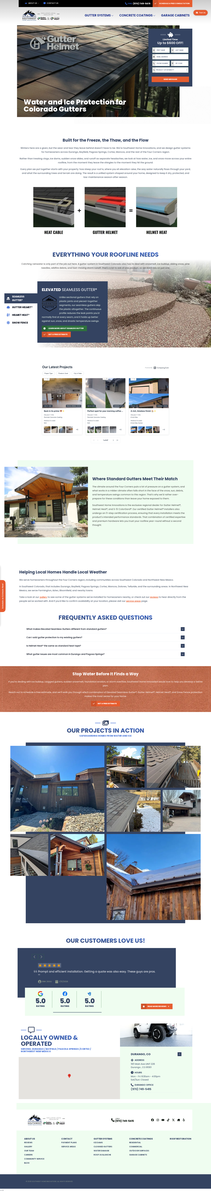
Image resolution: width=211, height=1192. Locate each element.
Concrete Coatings (136, 15)
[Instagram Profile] (158, 1120)
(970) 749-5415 (141, 1089)
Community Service (34, 1158)
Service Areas (68, 1146)
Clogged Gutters (103, 1146)
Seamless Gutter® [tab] (18, 298)
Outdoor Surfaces (139, 1150)
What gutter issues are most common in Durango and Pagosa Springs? (65, 654)
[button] (69, 1076)
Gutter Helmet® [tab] (22, 307)
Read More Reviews (157, 1006)
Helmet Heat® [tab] (20, 315)
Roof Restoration (180, 1138)
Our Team (29, 1150)
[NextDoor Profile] (179, 1120)
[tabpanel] (124, 303)
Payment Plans (69, 1142)
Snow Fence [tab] (20, 322)
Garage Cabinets (175, 15)
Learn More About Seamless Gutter (66, 328)
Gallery (28, 1146)
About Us (32, 3)
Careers (28, 1154)
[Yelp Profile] (184, 1120)
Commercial (135, 1146)
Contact (66, 1138)
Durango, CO (141, 1054)
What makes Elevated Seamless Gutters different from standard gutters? (66, 629)
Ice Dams (98, 1142)
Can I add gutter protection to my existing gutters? (54, 637)
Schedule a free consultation (174, 3)
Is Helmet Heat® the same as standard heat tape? (53, 645)
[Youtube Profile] (163, 1120)
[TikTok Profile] (168, 1120)
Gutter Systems (98, 15)
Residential (135, 1142)
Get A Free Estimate (57, 334)
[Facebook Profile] (152, 1120)
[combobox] (170, 70)
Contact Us (52, 3)
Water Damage (101, 1150)
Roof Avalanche (102, 1154)
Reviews (28, 1142)
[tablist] (20, 310)
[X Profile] (173, 1120)
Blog (26, 1162)
